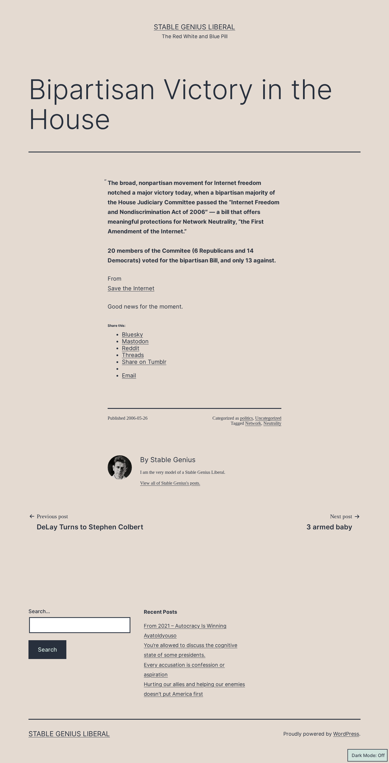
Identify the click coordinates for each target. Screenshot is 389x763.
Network (253, 423)
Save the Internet (131, 288)
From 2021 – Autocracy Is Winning (185, 626)
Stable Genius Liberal (194, 27)
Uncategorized (268, 418)
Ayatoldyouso (160, 635)
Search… (39, 611)
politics (246, 418)
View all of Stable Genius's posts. (170, 483)
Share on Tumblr (144, 361)
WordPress (346, 734)
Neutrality (272, 423)
